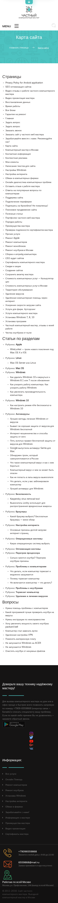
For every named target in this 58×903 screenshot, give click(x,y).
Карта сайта (11, 146)
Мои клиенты (12, 162)
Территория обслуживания (19, 290)
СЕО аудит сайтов (14, 258)
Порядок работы (13, 222)
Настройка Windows (15, 170)
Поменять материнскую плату (20, 639)
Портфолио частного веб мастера (22, 218)
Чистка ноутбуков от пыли (18, 332)
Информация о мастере (17, 817)
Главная (9, 118)
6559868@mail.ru (28, 862)
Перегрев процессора (28, 553)
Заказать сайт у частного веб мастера (24, 134)
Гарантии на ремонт (15, 114)
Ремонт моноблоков (15, 246)
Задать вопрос (12, 122)
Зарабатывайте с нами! (17, 812)
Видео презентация (15, 828)
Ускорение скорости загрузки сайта (23, 305)
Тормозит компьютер (27, 592)
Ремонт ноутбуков (14, 790)
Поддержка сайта (14, 197)
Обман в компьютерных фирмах (22, 178)
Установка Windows (15, 795)
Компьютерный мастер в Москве (22, 150)
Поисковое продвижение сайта (21, 209)
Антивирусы (23, 414)
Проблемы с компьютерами (31, 566)
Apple (19, 344)
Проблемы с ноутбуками (29, 588)
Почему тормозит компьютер (24, 578)
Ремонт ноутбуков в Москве (19, 250)
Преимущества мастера (17, 226)
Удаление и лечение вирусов (32, 596)
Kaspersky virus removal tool (25, 499)
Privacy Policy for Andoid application (24, 82)
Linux (18, 358)
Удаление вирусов (14, 294)
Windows (20, 372)
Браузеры (21, 511)
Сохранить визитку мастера (19, 274)
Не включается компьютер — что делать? (31, 582)
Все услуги (10, 774)
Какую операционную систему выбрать (30, 543)
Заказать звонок (13, 130)
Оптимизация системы (28, 549)
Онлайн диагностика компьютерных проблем (28, 182)
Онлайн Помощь (13, 779)
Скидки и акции (13, 266)
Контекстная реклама (16, 158)
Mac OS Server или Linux (23, 363)
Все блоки (10, 110)
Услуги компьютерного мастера (21, 313)
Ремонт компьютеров (16, 242)
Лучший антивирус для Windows (26, 488)
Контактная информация (18, 154)
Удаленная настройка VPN (19, 635)
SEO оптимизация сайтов (18, 86)
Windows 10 (22, 400)
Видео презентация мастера (19, 98)
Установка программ (15, 321)
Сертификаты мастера (16, 834)
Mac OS (20, 368)
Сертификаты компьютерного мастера (25, 262)
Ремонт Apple (12, 238)
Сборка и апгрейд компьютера (21, 254)
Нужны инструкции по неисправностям (25, 619)
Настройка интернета (16, 174)
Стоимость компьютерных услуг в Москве (26, 285)
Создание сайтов (14, 270)
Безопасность (23, 494)
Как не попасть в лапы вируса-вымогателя (31, 477)
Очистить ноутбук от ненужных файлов (25, 651)
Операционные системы (29, 538)
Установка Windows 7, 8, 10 (19, 317)
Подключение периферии (18, 201)
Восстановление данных (17, 102)
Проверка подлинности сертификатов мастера (29, 230)
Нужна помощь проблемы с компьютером (26, 608)
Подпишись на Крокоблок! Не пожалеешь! (26, 205)
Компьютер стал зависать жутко (21, 631)
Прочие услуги (12, 234)
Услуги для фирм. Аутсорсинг (20, 309)
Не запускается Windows (18, 647)
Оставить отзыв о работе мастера (22, 186)
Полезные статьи (14, 213)
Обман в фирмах (14, 806)
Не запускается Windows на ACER (23, 643)
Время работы (12, 106)
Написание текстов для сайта (20, 166)
